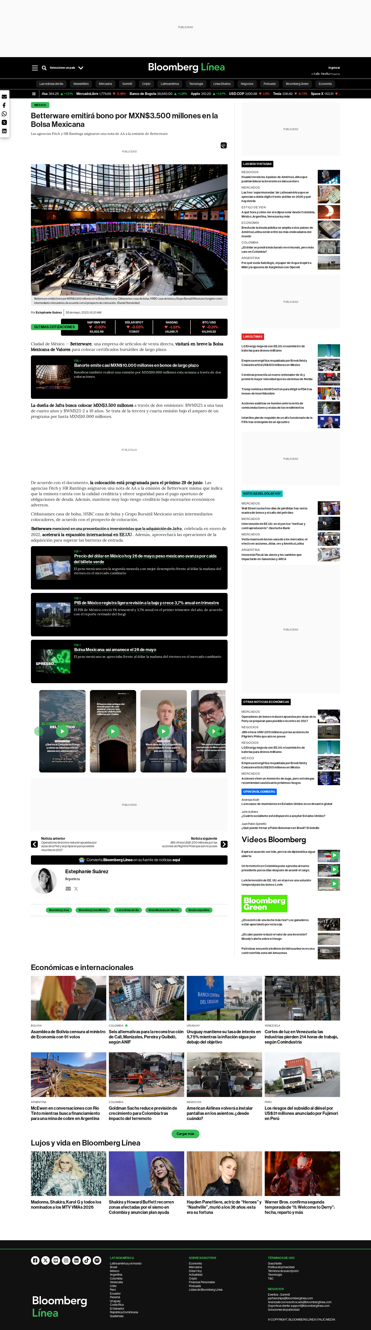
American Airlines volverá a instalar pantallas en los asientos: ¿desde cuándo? (220, 1113)
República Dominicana (124, 1312)
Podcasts (195, 1286)
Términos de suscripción (283, 1271)
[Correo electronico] (68, 888)
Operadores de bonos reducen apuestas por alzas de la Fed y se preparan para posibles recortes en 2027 (69, 846)
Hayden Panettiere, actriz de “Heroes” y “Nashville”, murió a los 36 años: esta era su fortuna (224, 1207)
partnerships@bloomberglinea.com (290, 1298)
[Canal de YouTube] (56, 1260)
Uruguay (115, 1301)
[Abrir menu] (35, 68)
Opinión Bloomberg (259, 792)
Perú (113, 1289)
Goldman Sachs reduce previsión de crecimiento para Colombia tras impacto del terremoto (143, 1113)
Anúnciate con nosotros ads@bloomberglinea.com (299, 1302)
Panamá (115, 1297)
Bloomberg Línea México (93, 910)
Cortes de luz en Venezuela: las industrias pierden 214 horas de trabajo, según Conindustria (301, 1037)
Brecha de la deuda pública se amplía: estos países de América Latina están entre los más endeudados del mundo (277, 232)
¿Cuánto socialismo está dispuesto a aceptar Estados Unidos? (283, 816)
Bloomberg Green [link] (297, 83)
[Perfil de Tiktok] (86, 1260)
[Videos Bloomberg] (291, 840)
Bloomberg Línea (59, 910)
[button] (224, 145)
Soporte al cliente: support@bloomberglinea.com (299, 1305)
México (114, 1271)
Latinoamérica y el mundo (126, 1263)
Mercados (195, 1267)
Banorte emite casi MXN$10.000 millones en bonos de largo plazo (136, 365)
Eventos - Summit (279, 1294)
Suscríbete (275, 1263)
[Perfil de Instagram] (66, 1260)
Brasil (113, 1267)
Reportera (72, 879)
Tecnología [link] (196, 83)
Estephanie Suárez (49, 312)
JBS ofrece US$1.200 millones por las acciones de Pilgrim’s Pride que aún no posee (189, 844)
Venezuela (116, 1282)
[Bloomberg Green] (291, 903)
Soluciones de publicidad (284, 1309)
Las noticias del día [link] (51, 83)
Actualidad (195, 1274)
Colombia (116, 1278)
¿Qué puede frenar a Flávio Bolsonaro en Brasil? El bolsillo (280, 828)
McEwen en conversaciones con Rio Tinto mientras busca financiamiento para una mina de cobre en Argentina (65, 1113)
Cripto (193, 1278)
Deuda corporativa (199, 910)
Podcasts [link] (270, 83)
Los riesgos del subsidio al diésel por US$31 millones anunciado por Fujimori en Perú (301, 1113)
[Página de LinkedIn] (76, 1260)
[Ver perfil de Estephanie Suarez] (48, 881)
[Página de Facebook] (35, 1260)
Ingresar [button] (334, 68)
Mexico (40, 105)
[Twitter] (76, 888)
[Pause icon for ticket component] (33, 93)
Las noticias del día (128, 910)
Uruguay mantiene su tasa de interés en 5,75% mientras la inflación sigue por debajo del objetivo (224, 1037)
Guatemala (116, 1316)
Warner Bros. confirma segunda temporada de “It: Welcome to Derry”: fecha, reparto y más (300, 1207)
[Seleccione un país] (81, 68)
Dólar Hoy (195, 1271)
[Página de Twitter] (45, 1260)
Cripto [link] (146, 83)
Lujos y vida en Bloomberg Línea (85, 1142)
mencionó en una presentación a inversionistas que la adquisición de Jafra (106, 528)
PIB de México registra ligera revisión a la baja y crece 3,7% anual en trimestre (146, 602)
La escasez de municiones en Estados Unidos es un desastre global (287, 804)
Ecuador (115, 1293)
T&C (271, 1278)
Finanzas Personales (202, 1282)
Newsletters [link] (81, 83)
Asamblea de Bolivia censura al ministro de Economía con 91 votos (68, 1034)
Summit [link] (127, 83)
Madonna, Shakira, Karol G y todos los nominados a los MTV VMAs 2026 (66, 1204)
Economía (195, 1263)
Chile (113, 1286)
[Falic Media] (314, 73)
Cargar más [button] (185, 1134)
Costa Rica (117, 1304)
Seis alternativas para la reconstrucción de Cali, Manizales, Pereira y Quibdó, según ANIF (146, 1037)
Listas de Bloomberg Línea (205, 1289)
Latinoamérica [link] (170, 83)
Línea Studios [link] (222, 83)
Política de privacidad (281, 1267)
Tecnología (275, 1274)
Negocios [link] (247, 83)
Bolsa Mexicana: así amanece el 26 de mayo (115, 649)
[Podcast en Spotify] (97, 1260)
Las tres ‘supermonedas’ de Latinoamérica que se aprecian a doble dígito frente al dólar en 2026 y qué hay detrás (276, 197)
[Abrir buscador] (44, 68)
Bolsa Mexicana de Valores (164, 910)
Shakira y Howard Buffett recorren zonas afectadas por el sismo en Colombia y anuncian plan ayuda (141, 1207)
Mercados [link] (105, 83)
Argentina (116, 1274)
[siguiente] (224, 844)
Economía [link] (325, 83)
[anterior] (34, 844)
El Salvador (117, 1308)
